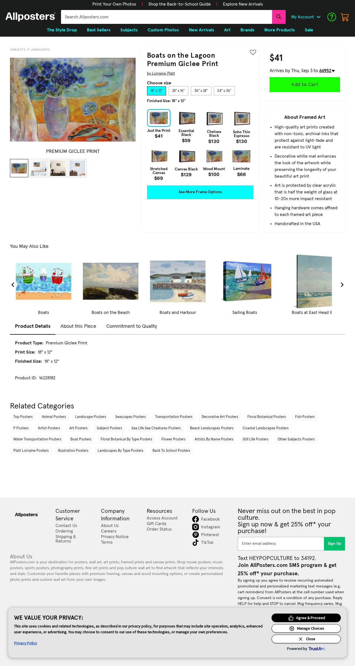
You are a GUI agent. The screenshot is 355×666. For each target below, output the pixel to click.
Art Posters (78, 428)
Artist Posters (49, 428)
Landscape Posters (90, 417)
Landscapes (40, 49)
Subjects (18, 49)
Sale (309, 30)
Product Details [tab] (32, 326)
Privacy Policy (25, 642)
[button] (114, 4)
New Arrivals (201, 30)
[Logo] (30, 16)
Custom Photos (163, 30)
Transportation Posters (173, 417)
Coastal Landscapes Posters (266, 428)
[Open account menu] (318, 17)
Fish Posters (305, 417)
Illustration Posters (73, 451)
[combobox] (166, 17)
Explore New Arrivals (243, 4)
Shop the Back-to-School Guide (179, 4)
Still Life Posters (255, 439)
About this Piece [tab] (78, 326)
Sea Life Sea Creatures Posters (156, 428)
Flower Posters (173, 439)
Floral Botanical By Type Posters (126, 439)
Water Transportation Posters (37, 439)
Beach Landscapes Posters (212, 428)
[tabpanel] (200, 144)
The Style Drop (62, 30)
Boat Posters (81, 439)
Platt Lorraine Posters (31, 451)
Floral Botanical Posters (266, 417)
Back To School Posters (171, 451)
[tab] (156, 91)
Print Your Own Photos (114, 4)
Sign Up (334, 544)
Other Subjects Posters (296, 439)
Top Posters (23, 417)
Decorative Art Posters (220, 417)
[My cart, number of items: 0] (345, 16)
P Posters (21, 428)
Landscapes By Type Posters (120, 451)
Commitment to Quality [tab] (131, 326)
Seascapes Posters (130, 417)
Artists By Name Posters (214, 439)
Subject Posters (109, 428)
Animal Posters (54, 417)
